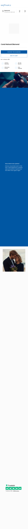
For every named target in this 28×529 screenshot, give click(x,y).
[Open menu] (26, 5)
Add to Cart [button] (14, 55)
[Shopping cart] (23, 5)
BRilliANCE (6, 5)
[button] (14, 52)
